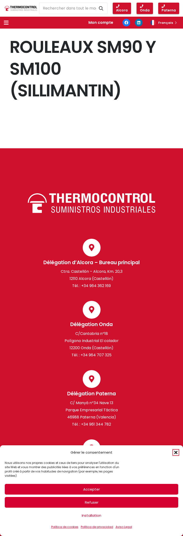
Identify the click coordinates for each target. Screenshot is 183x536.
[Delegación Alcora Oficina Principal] (92, 248)
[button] (175, 452)
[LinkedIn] (138, 22)
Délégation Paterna (91, 393)
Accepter (91, 489)
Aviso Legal (124, 527)
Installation (91, 515)
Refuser (91, 502)
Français (165, 22)
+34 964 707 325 (96, 355)
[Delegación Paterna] (92, 379)
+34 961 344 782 (95, 424)
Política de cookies (64, 527)
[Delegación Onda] (92, 310)
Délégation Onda (91, 324)
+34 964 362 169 (96, 285)
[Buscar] (101, 8)
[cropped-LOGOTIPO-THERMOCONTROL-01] (21, 8)
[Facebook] (126, 22)
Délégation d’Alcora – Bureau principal (91, 262)
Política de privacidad (97, 527)
